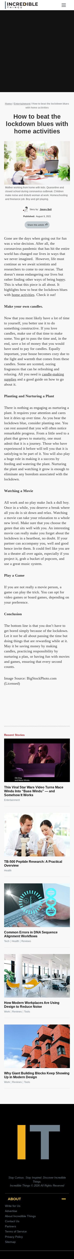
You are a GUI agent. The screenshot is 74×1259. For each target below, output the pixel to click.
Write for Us (12, 1206)
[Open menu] (65, 5)
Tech (6, 941)
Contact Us (12, 1221)
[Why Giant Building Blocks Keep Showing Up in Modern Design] (37, 1046)
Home (8, 103)
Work (7, 1011)
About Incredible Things (20, 1216)
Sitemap (10, 1241)
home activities (23, 295)
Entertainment (22, 103)
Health (8, 870)
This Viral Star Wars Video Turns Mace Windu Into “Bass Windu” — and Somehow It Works (33, 791)
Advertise (11, 1211)
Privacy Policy (14, 1236)
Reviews (26, 941)
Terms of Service (16, 1231)
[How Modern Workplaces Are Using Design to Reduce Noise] (37, 976)
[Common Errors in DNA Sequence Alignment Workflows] (37, 905)
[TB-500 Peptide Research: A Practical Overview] (37, 834)
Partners (10, 1226)
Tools (27, 1011)
